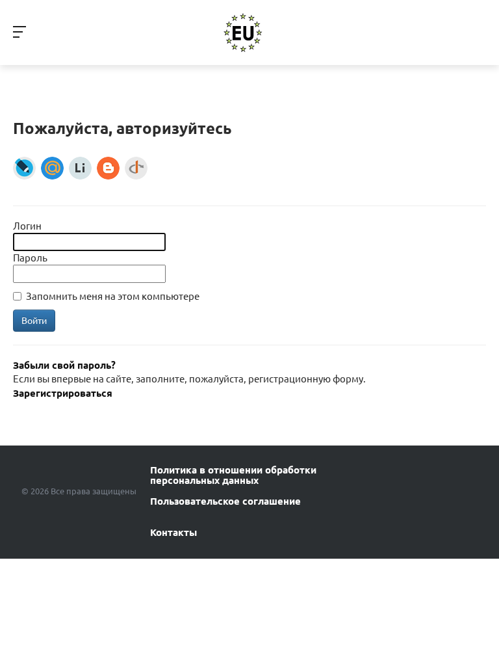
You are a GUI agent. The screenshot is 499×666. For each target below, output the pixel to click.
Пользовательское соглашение (225, 501)
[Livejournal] (24, 168)
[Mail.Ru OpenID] (52, 168)
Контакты (173, 532)
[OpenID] (136, 168)
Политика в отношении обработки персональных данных (233, 475)
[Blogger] (108, 168)
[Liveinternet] (80, 168)
